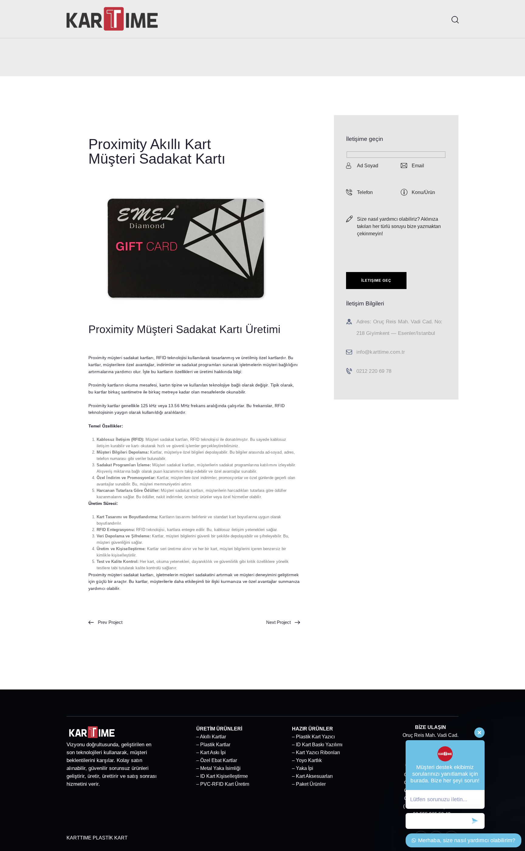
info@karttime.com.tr (380, 352)
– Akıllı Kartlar (211, 736)
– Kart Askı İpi (211, 752)
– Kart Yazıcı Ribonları (316, 752)
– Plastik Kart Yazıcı (313, 736)
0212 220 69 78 (373, 371)
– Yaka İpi (302, 768)
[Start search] (454, 20)
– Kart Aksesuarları (312, 776)
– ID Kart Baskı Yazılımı (317, 744)
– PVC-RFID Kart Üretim (222, 784)
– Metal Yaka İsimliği (218, 768)
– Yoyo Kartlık (307, 760)
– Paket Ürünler (309, 784)
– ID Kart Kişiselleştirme (222, 776)
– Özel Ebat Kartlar (216, 760)
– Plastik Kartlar (213, 744)
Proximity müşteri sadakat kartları (120, 357)
